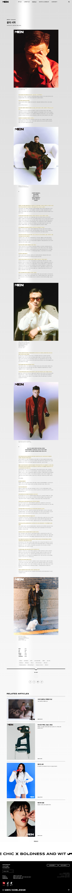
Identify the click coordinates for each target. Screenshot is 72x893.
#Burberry (21, 662)
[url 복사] (41, 681)
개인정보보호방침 (5, 878)
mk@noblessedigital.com (18, 878)
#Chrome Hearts (39, 662)
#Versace (27, 662)
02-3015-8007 (19, 875)
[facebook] (30, 681)
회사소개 (3, 875)
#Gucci (32, 662)
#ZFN (31, 660)
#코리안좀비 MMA (37, 660)
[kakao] (38, 681)
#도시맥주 (48, 660)
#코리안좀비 (26, 660)
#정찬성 (20, 660)
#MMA (44, 660)
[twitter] (34, 681)
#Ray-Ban (45, 662)
